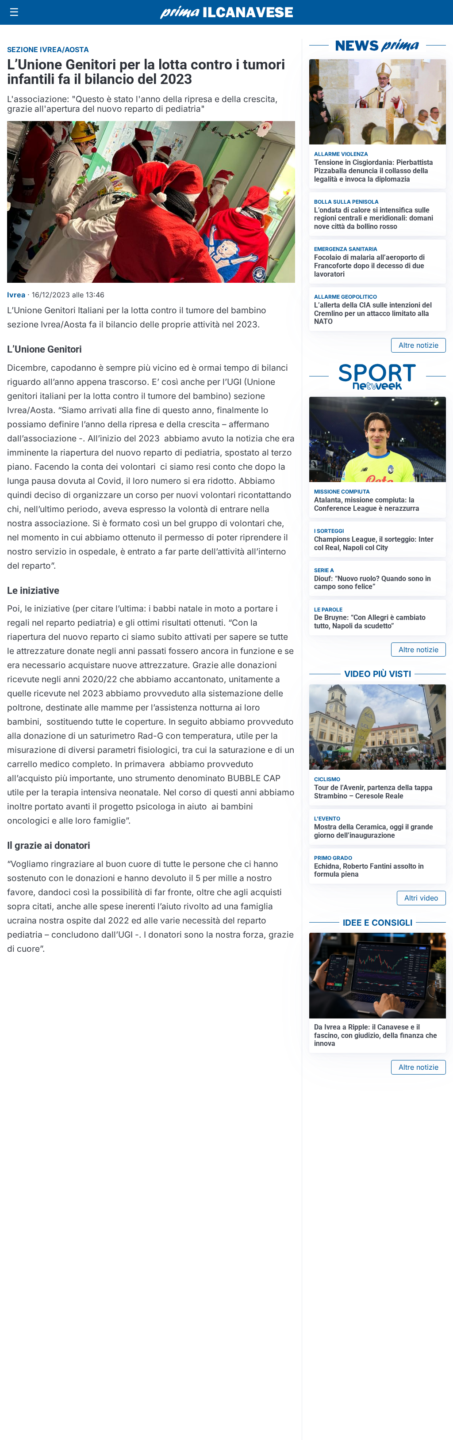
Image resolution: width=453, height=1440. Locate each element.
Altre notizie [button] (418, 345)
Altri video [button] (421, 897)
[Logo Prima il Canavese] (226, 12)
